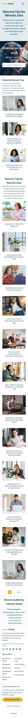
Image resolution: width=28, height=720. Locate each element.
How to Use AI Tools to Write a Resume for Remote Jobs (14, 321)
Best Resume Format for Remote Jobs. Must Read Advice (14, 420)
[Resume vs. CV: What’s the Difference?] (14, 211)
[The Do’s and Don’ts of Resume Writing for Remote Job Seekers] (14, 134)
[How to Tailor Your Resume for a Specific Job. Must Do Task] (14, 372)
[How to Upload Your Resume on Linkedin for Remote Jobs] (14, 504)
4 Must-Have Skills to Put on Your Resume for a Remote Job (14, 167)
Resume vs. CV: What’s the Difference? (14, 225)
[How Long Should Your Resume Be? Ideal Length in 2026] (14, 242)
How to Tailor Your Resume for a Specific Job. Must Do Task (14, 387)
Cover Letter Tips (15, 620)
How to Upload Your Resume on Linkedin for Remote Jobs (14, 519)
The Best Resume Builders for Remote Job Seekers (14, 115)
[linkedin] (16, 649)
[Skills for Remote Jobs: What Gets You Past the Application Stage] (14, 438)
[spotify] (20, 649)
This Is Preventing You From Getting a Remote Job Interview (14, 552)
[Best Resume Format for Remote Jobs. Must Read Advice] (14, 405)
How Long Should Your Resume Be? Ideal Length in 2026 (14, 257)
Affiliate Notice (6, 643)
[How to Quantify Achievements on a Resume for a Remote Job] (14, 339)
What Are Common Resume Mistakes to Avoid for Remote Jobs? (14, 486)
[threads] (10, 649)
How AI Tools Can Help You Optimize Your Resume (14, 289)
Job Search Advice (14, 618)
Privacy (4, 645)
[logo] (8, 3)
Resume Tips (20, 612)
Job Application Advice (15, 615)
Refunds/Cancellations (17, 643)
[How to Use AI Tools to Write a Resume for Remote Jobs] (14, 306)
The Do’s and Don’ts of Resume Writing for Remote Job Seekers (14, 141)
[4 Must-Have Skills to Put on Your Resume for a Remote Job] (14, 160)
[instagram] (7, 649)
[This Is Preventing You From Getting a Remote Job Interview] (14, 537)
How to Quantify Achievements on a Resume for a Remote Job (14, 354)
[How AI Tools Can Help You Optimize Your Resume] (14, 275)
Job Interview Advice (15, 623)
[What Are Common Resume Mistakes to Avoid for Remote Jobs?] (14, 471)
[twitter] (3, 649)
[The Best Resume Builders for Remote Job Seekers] (14, 107)
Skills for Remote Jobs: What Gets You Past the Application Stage (14, 453)
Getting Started (8, 612)
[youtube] (13, 649)
